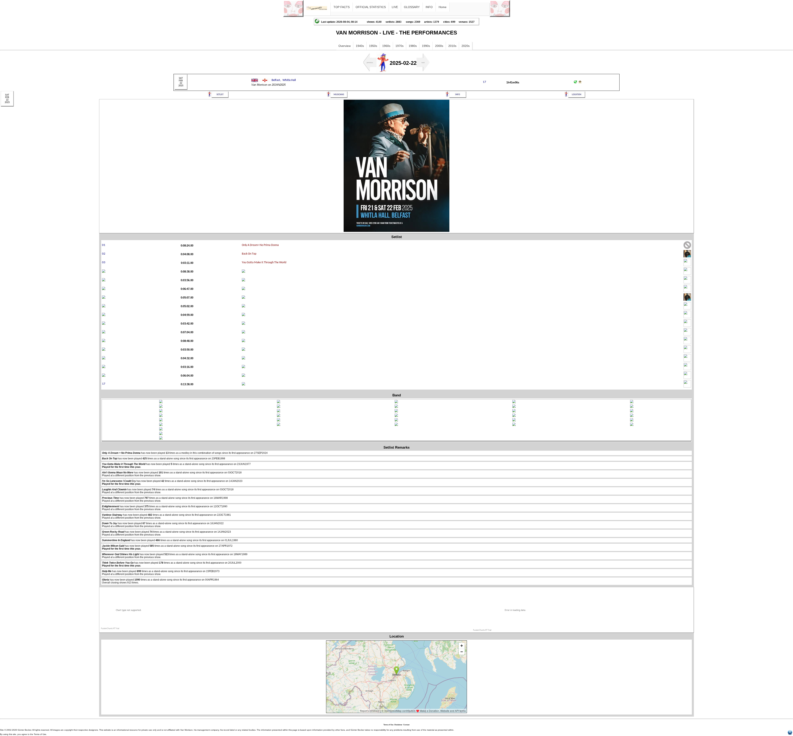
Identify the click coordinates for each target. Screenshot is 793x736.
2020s (466, 45)
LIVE (395, 7)
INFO (429, 7)
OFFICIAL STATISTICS (371, 7)
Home (442, 7)
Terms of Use (388, 725)
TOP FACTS (342, 7)
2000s (439, 45)
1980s (413, 45)
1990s (426, 45)
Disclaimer (398, 725)
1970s (399, 45)
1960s (386, 45)
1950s (373, 45)
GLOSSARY (412, 7)
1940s (360, 45)
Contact (406, 725)
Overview (344, 45)
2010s (452, 45)
